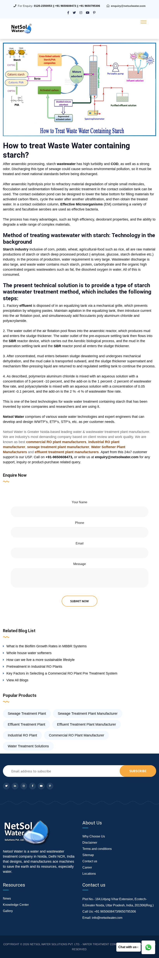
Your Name (79, 502)
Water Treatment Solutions (28, 746)
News (7, 898)
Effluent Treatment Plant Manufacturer (86, 724)
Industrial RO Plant (22, 735)
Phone (79, 522)
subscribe (137, 771)
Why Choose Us (93, 836)
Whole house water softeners (29, 653)
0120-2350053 (43, 5)
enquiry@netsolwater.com (128, 5)
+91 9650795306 (89, 5)
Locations (89, 873)
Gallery (8, 911)
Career (87, 867)
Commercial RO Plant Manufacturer (76, 735)
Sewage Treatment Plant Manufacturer (88, 713)
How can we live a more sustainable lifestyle (40, 660)
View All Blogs (17, 680)
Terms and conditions (97, 848)
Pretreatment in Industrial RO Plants (34, 667)
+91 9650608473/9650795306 (115, 911)
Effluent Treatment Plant (26, 724)
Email (80, 543)
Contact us (89, 861)
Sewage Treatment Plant (27, 713)
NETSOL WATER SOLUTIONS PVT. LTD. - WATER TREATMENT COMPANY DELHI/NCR (84, 944)
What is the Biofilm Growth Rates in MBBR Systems (46, 646)
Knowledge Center (16, 904)
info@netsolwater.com (107, 917)
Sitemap (88, 855)
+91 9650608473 (65, 5)
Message (79, 564)
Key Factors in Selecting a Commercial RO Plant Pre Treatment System (61, 673)
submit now (79, 601)
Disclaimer (89, 842)
